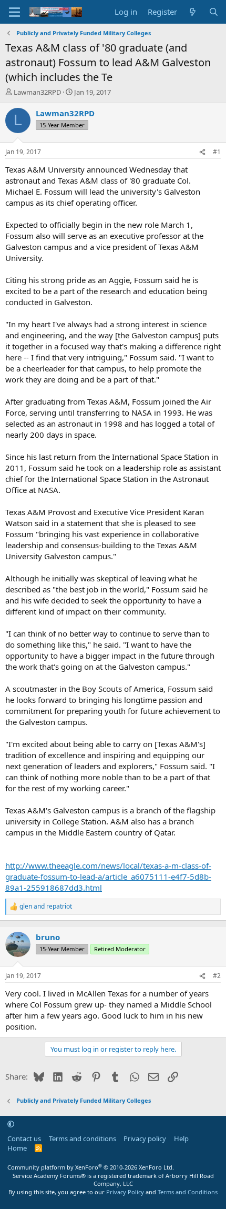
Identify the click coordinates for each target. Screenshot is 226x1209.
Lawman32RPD (37, 92)
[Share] (202, 152)
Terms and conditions (82, 1138)
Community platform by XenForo (90, 1167)
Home (17, 1148)
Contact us (24, 1138)
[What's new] (192, 12)
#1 (217, 151)
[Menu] (14, 12)
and (45, 906)
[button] (10, 1124)
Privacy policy (145, 1138)
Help (181, 1138)
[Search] (213, 12)
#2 (217, 975)
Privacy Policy (125, 1192)
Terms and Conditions (188, 1192)
